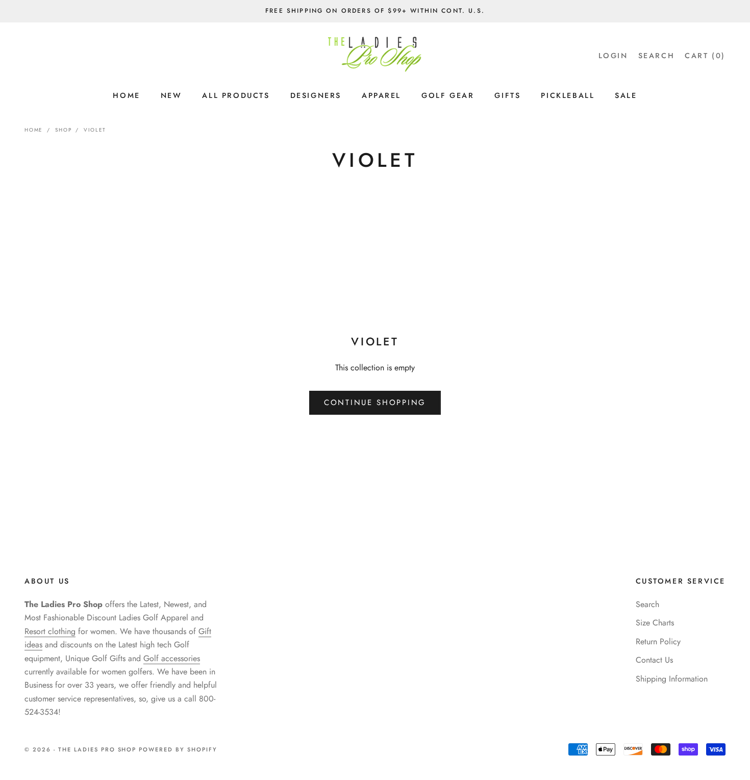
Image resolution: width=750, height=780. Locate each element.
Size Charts (655, 622)
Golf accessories (171, 658)
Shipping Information (672, 679)
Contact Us (654, 660)
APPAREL (381, 95)
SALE (626, 95)
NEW (171, 95)
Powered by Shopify (178, 749)
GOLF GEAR (447, 95)
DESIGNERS (315, 95)
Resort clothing (50, 631)
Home (33, 130)
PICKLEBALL (567, 95)
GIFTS (507, 95)
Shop (63, 130)
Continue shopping (375, 402)
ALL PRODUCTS (235, 95)
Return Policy (658, 641)
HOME (126, 95)
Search (647, 604)
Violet (95, 130)
